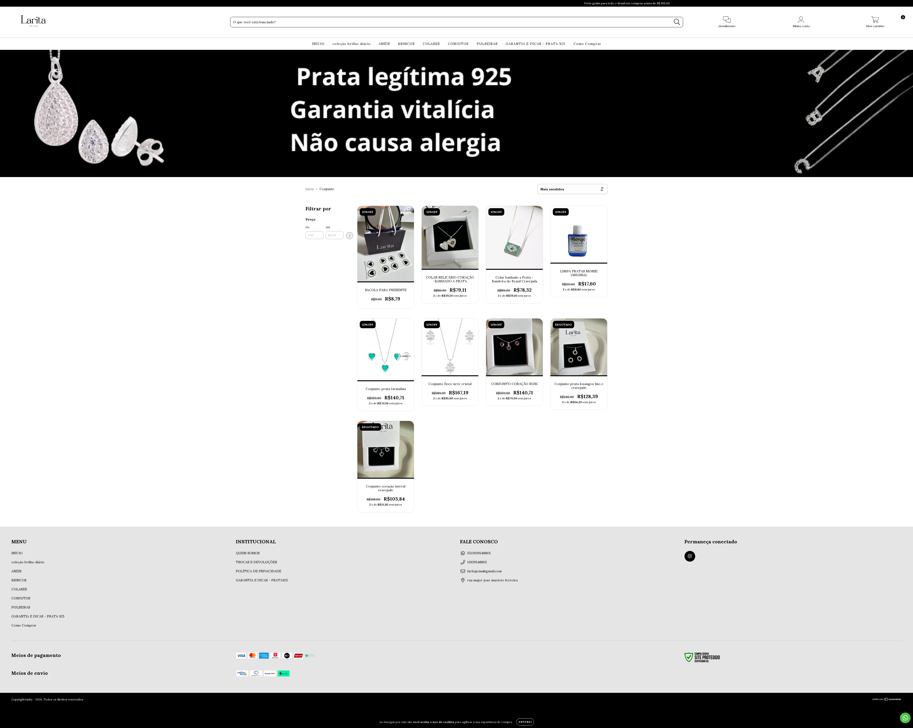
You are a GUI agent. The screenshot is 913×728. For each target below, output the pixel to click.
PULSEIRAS (487, 44)
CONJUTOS (458, 44)
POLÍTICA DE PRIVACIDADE (258, 571)
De (308, 227)
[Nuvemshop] (887, 700)
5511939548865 (479, 553)
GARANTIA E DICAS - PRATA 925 (535, 44)
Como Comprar (587, 44)
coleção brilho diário (352, 44)
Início (310, 189)
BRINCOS (406, 44)
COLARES (431, 44)
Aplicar (349, 235)
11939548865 (477, 562)
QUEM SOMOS (248, 553)
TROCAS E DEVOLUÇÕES (256, 562)
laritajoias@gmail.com (484, 571)
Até (328, 227)
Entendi (525, 721)
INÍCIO (318, 44)
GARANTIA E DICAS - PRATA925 (262, 580)
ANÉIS (384, 44)
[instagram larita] (690, 556)
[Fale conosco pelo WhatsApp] (905, 718)
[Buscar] (677, 22)
